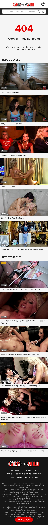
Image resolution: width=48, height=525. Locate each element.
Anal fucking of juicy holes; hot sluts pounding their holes (23, 451)
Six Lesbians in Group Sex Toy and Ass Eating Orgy (21, 386)
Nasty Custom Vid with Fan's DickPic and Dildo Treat (21, 289)
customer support (30, 470)
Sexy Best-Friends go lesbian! (13, 124)
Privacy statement (33, 474)
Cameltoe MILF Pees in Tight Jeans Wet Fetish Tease (22, 249)
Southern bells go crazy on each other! (16, 155)
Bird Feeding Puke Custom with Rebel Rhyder (19, 218)
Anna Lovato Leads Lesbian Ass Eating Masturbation (21, 354)
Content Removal (31, 477)
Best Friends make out (10, 92)
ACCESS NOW (24, 520)
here (8, 512)
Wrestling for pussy (8, 187)
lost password (16, 470)
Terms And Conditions (16, 474)
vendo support (16, 477)
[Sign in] (43, 4)
